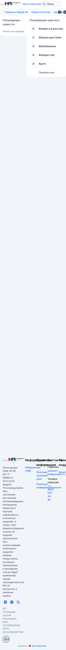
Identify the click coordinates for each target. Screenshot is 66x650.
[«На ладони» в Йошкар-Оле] (14, 460)
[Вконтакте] (59, 12)
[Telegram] (12, 602)
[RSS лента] (18, 602)
